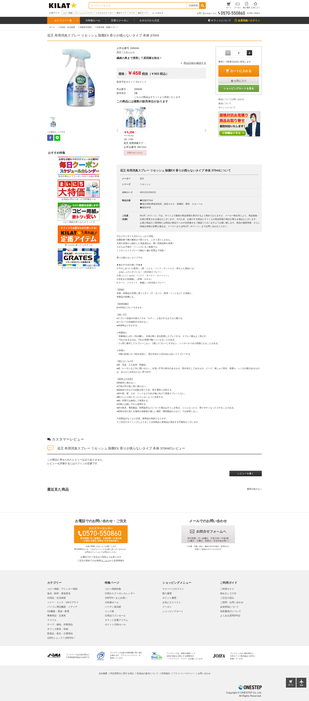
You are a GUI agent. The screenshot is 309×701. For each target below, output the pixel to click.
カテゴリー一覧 (63, 20)
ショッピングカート (172, 611)
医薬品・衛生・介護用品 (60, 633)
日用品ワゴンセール (115, 615)
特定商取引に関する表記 (122, 673)
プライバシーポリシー (184, 673)
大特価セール (92, 20)
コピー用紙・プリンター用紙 (62, 589)
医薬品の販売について (147, 673)
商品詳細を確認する (195, 63)
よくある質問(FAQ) (230, 615)
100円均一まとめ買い (116, 598)
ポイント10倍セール (115, 624)
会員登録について (229, 606)
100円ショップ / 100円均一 (61, 638)
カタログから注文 (149, 20)
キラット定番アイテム (116, 620)
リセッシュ (129, 52)
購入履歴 (167, 593)
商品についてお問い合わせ (231, 99)
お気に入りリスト (171, 602)
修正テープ (143, 13)
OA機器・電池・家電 (58, 611)
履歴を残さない (254, 489)
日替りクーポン (120, 20)
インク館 (109, 611)
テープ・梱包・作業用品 (60, 624)
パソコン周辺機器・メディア (62, 606)
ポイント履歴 (169, 598)
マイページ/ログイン (173, 589)
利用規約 (165, 673)
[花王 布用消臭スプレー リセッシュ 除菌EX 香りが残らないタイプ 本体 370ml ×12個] (135, 117)
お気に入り (240, 80)
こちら (106, 560)
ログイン (80, 463)
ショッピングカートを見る (239, 88)
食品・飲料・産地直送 (58, 593)
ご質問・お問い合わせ (231, 602)
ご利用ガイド (227, 589)
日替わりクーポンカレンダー (120, 593)
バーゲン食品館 (113, 606)
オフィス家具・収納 (57, 629)
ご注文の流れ (227, 598)
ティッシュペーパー (84, 13)
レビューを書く (245, 473)
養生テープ (121, 13)
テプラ (132, 13)
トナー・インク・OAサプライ (63, 602)
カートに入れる (241, 71)
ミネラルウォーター (105, 13)
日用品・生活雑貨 (56, 598)
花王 (119, 52)
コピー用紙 (67, 13)
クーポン (167, 606)
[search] (202, 6)
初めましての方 (228, 593)
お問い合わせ (204, 673)
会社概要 (103, 673)
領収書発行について (230, 611)
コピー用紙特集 (113, 589)
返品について (224, 103)
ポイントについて (227, 107)
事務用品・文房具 (56, 615)
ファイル (52, 620)
